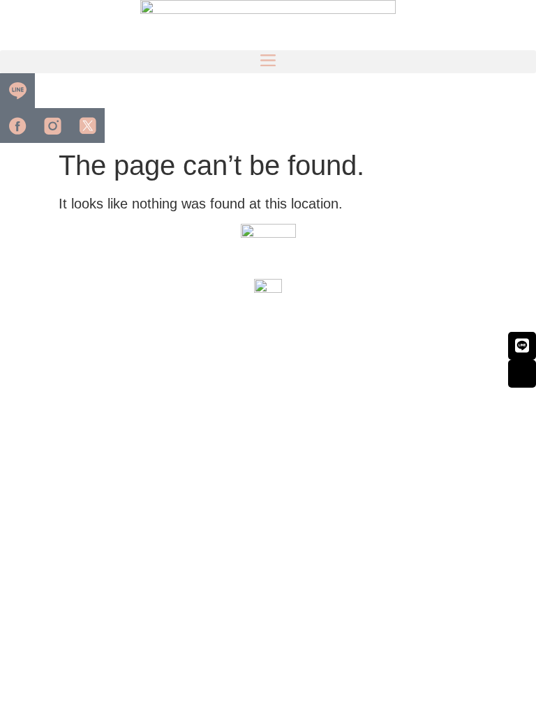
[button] (268, 61)
